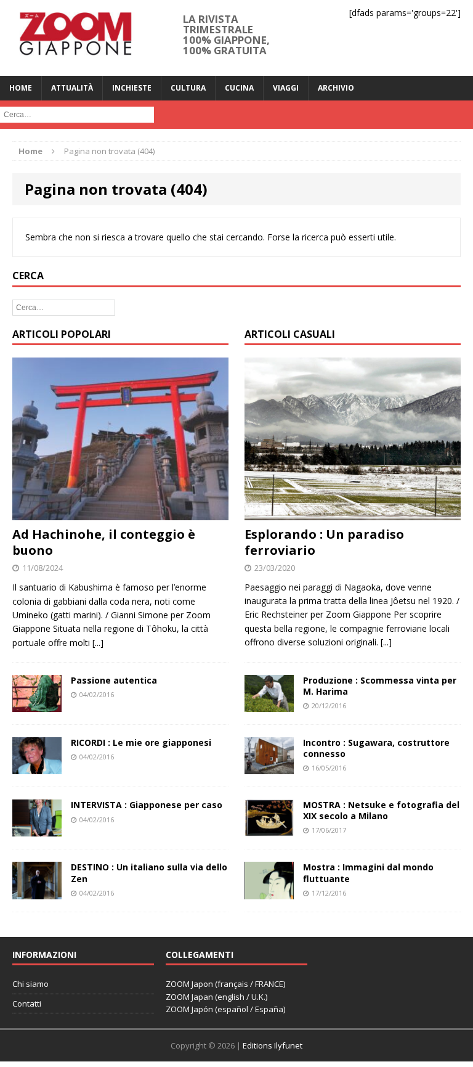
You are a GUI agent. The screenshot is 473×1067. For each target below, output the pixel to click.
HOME (20, 88)
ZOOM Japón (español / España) (225, 1009)
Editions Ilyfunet (272, 1045)
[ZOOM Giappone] (75, 38)
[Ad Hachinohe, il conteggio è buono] (120, 513)
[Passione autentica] (37, 705)
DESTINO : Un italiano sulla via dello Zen (149, 872)
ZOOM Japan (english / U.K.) (216, 996)
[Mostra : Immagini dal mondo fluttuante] (269, 891)
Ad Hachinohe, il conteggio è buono (103, 542)
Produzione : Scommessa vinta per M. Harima (379, 685)
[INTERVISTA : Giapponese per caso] (37, 829)
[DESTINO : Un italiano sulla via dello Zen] (37, 891)
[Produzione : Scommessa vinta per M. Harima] (269, 704)
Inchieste (132, 88)
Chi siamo (30, 983)
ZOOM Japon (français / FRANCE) (225, 983)
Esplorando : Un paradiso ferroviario (324, 542)
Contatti (26, 1003)
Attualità (72, 88)
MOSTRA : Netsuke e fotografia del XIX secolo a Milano (381, 810)
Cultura (188, 88)
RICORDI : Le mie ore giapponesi (141, 742)
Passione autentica (114, 680)
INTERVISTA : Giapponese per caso (146, 805)
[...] (97, 642)
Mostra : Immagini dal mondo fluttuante (368, 872)
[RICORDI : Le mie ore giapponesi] (37, 767)
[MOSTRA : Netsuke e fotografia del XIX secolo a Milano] (269, 829)
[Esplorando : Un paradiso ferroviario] (353, 512)
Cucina (239, 88)
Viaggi (286, 88)
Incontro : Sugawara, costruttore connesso (376, 748)
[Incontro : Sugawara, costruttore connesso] (269, 766)
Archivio (336, 88)
